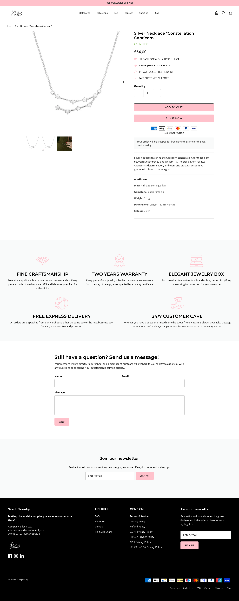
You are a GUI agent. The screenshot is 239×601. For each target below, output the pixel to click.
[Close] (180, 275)
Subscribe (90, 314)
